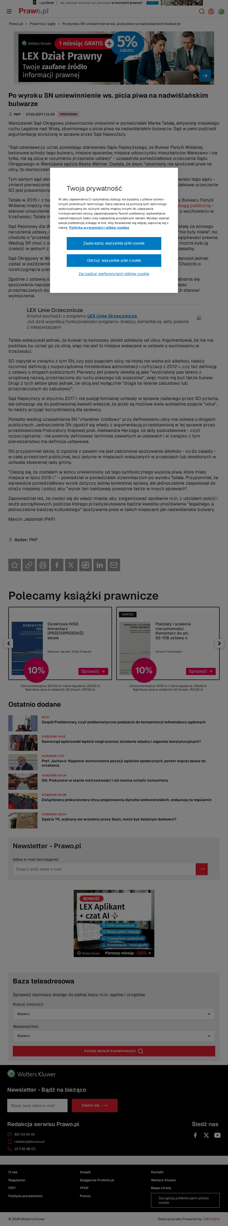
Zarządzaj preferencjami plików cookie (114, 273)
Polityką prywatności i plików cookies (99, 228)
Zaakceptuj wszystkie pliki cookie (114, 243)
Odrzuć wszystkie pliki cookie (114, 260)
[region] (114, 230)
